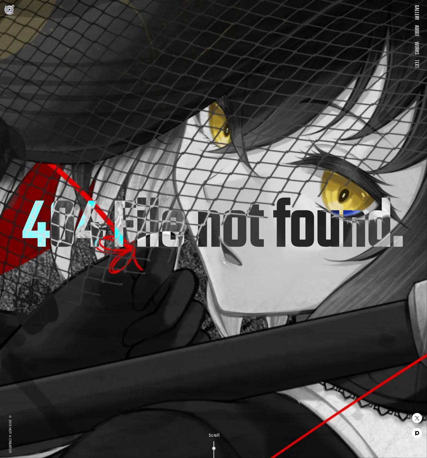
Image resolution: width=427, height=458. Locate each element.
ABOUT (416, 31)
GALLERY (416, 12)
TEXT (416, 64)
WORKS (416, 48)
